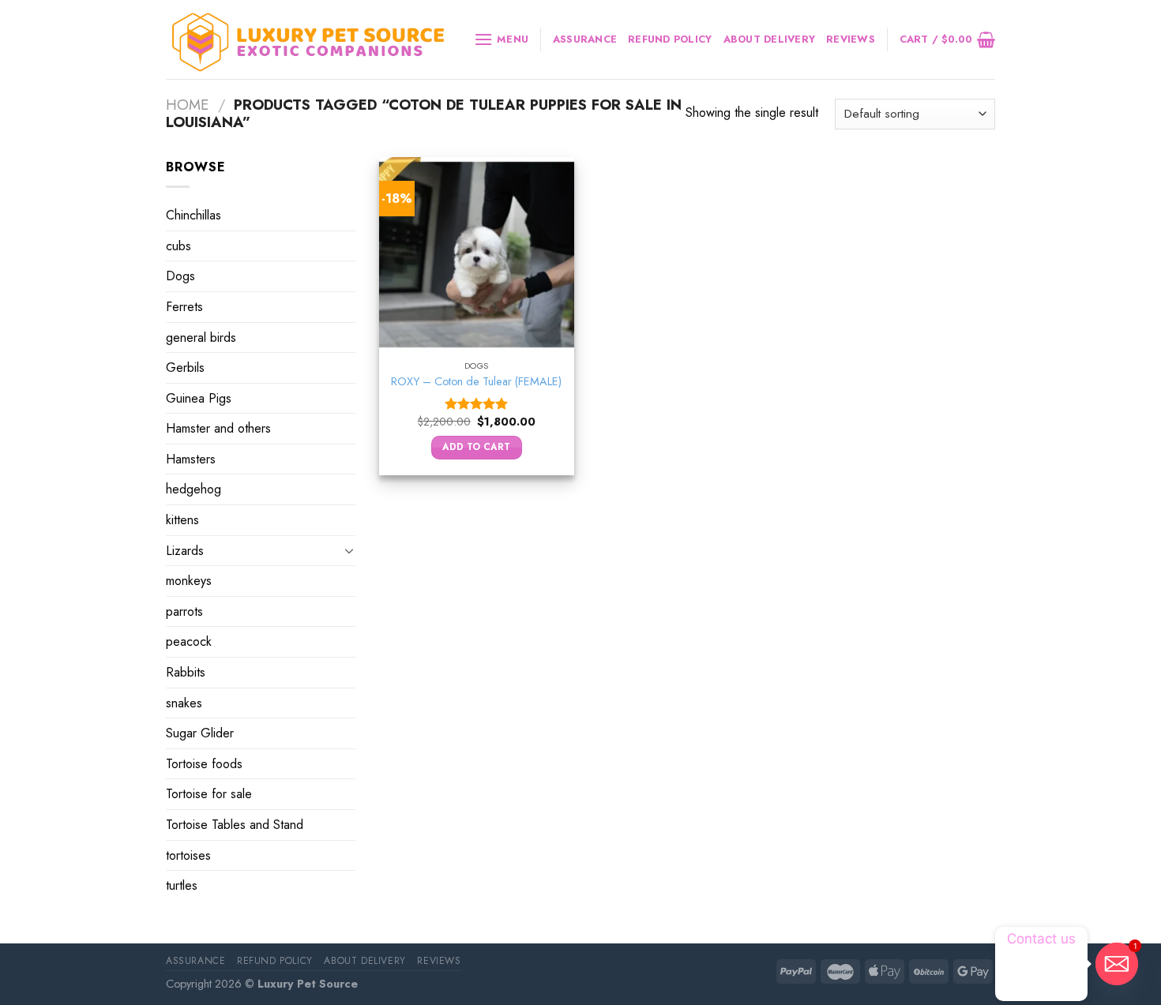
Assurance (585, 39)
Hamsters (191, 459)
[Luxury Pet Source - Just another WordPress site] (308, 40)
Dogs (180, 276)
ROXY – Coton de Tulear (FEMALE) (476, 381)
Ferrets (184, 307)
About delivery (769, 39)
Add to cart (476, 447)
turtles (181, 885)
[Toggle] (349, 550)
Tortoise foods (204, 764)
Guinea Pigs (198, 398)
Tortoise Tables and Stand (234, 825)
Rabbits (185, 672)
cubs (178, 246)
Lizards (185, 551)
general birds (201, 337)
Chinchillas (193, 215)
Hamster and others (218, 428)
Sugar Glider (200, 733)
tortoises (188, 855)
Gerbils (185, 367)
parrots (184, 611)
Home (187, 104)
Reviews (850, 39)
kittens (182, 520)
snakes (184, 703)
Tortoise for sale (209, 794)
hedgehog (193, 489)
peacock (189, 641)
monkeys (189, 581)
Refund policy (670, 39)
